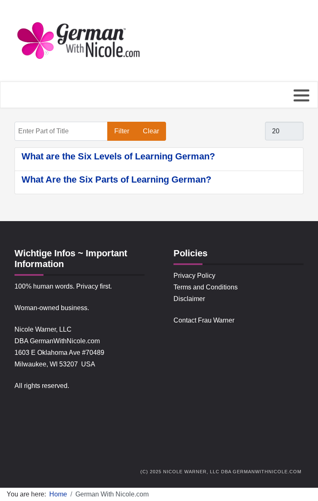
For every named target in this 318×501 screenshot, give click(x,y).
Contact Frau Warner (203, 320)
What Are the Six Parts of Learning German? (116, 179)
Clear (151, 131)
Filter (121, 131)
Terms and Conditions (205, 287)
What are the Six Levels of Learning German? (118, 156)
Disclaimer (189, 298)
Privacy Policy (194, 275)
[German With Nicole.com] (79, 41)
